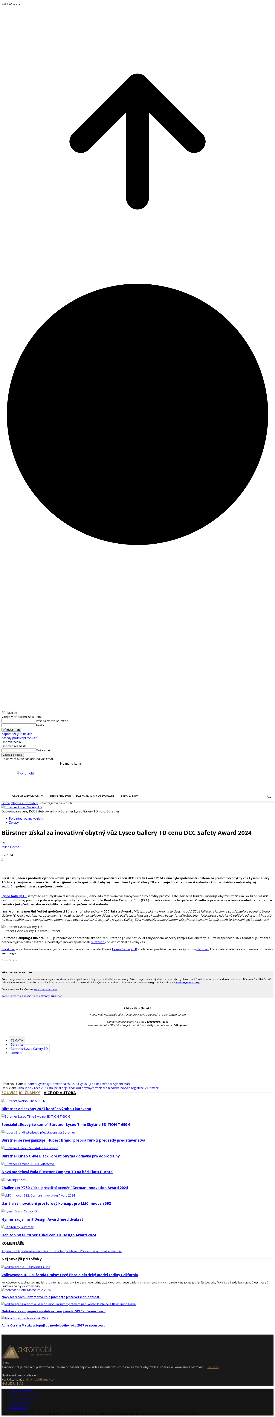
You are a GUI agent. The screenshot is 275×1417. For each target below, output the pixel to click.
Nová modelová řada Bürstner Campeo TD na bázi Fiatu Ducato (57, 1171)
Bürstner (8, 949)
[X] (21, 865)
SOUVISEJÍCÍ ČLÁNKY (20, 1092)
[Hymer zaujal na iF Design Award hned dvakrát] (19, 1211)
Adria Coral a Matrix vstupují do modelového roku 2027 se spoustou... (53, 1325)
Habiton (202, 949)
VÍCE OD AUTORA (60, 1092)
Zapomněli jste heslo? (16, 734)
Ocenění (16, 1053)
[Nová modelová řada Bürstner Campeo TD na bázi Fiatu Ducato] (28, 1164)
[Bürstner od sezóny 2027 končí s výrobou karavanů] (23, 1101)
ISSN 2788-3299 (17, 1407)
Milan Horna (10, 847)
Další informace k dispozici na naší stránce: (31, 996)
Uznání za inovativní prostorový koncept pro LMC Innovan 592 (56, 1203)
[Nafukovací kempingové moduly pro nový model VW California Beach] (68, 1304)
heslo (40, 725)
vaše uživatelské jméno (52, 721)
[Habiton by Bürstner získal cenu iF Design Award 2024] (17, 1227)
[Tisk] (61, 865)
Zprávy (14, 823)
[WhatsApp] (48, 865)
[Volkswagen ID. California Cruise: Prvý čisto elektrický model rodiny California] (25, 1267)
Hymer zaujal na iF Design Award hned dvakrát (42, 1219)
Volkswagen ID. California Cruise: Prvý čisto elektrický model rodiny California (69, 1274)
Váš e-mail (43, 750)
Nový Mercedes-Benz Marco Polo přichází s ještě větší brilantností (50, 1297)
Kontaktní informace (20, 1403)
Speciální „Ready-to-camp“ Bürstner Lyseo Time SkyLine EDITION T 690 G (66, 1124)
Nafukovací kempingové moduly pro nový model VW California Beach (53, 1311)
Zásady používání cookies (19, 738)
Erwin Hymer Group (187, 982)
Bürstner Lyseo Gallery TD (29, 1049)
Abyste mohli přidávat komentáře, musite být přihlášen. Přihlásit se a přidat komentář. (61, 1251)
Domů (5, 803)
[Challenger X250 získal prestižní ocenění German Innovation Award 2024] (14, 1180)
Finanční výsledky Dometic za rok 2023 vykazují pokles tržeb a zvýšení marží (78, 1084)
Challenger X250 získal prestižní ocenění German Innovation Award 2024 (64, 1187)
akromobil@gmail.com (40, 1379)
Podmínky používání (20, 1391)
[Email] (34, 865)
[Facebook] (7, 865)
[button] (269, 796)
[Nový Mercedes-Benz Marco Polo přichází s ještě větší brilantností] (26, 1290)
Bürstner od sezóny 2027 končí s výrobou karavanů (46, 1108)
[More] (75, 865)
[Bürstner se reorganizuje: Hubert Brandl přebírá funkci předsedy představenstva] (38, 1132)
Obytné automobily (24, 803)
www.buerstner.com (45, 989)
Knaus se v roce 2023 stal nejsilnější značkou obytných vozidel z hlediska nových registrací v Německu (89, 1088)
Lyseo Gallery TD (14, 896)
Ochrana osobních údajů (23, 1399)
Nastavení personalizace (18, 1375)
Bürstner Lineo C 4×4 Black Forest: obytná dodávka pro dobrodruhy (60, 1156)
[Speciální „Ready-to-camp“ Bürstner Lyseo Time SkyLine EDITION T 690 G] (35, 1116)
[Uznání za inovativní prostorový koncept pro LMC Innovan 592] (38, 1195)
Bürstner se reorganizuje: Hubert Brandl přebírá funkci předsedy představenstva (73, 1140)
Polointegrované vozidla (26, 818)
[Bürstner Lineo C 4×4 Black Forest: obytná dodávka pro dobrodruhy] (29, 1148)
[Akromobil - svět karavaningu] (42, 779)
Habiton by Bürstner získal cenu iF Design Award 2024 (48, 1235)
